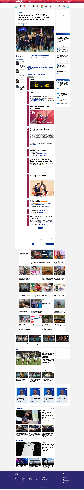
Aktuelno (44, 410)
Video (60, 1)
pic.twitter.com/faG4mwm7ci (39, 204)
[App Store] (66, 482)
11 (52, 389)
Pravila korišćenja (44, 479)
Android (31, 463)
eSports (30, 477)
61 (18, 85)
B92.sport (21, 25)
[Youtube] (69, 473)
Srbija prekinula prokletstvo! (33, 70)
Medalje (57, 1)
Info (15, 477)
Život (15, 480)
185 (57, 93)
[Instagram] (67, 473)
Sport (15, 478)
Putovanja (23, 478)
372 (18, 61)
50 (18, 69)
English (37, 479)
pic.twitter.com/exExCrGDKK (42, 210)
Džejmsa (40, 178)
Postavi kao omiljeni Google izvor (37, 55)
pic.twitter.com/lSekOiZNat (35, 100)
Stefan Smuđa (46, 401)
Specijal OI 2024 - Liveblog (46, 238)
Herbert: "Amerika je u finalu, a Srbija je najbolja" (37, 74)
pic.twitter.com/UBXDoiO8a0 (41, 153)
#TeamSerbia (33, 99)
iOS (43, 463)
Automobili (30, 479)
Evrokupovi (22, 61)
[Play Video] (41, 117)
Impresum (43, 478)
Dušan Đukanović (20, 401)
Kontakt (43, 484)
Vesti (19, 12)
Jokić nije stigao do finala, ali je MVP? (35, 73)
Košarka (21, 79)
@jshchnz (33, 168)
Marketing (43, 477)
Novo (25, 1)
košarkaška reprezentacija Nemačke (34, 238)
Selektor (42, 1)
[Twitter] (65, 473)
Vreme (36, 480)
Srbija (27, 1)
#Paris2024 (38, 99)
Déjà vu (30, 1)
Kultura (23, 479)
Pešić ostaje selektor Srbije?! (34, 71)
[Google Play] (66, 480)
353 (21, 12)
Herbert (34, 144)
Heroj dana (34, 1)
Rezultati (53, 1)
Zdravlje (23, 477)
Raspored (49, 1)
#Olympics (42, 99)
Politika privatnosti (45, 480)
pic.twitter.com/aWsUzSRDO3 (35, 170)
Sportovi (45, 1)
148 (57, 97)
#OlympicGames (48, 221)
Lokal (29, 480)
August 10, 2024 (32, 101)
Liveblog (38, 1)
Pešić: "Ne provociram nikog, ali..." (35, 69)
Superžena (23, 480)
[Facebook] (63, 473)
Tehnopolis (30, 478)
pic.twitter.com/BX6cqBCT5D (35, 222)
